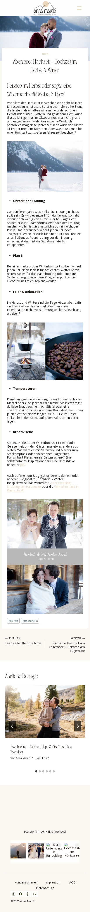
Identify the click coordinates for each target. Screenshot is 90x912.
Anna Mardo (23, 758)
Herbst (13, 620)
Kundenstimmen (26, 882)
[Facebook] (20, 894)
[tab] (36, 771)
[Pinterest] (27, 894)
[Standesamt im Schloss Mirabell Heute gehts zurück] (36, 851)
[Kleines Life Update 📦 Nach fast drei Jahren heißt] (18, 851)
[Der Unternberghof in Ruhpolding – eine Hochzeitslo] (54, 851)
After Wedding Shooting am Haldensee (38, 485)
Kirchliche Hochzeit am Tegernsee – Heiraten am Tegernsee (67, 645)
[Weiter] (77, 726)
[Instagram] (13, 894)
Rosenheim (30, 620)
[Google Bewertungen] (35, 894)
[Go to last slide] (12, 726)
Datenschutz (45, 888)
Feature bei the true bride (23, 641)
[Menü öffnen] (80, 8)
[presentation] (45, 711)
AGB (72, 882)
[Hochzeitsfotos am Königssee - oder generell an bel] (72, 851)
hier (23, 465)
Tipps (45, 54)
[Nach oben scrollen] (86, 644)
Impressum (53, 882)
